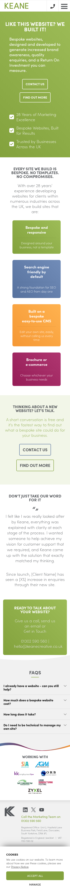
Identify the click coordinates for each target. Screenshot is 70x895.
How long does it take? (20, 714)
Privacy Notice (20, 867)
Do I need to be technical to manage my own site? (32, 727)
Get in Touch (35, 631)
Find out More (35, 97)
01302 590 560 (34, 641)
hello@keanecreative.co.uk (38, 646)
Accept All (35, 876)
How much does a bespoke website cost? (28, 702)
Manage (35, 884)
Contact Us (35, 84)
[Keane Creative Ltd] (16, 6)
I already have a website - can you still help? (31, 687)
